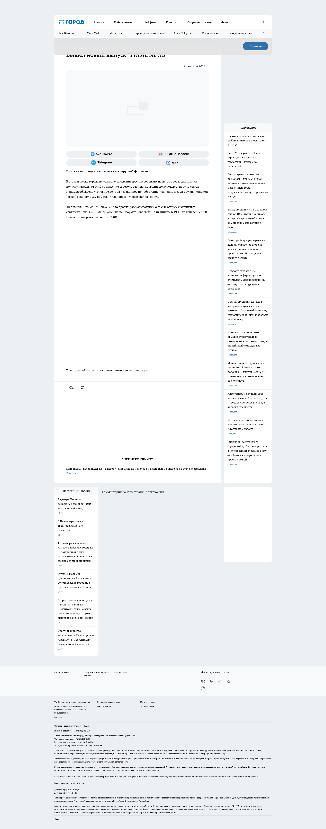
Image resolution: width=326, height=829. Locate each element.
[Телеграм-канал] (101, 162)
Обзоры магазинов (199, 22)
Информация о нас (241, 33)
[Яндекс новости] (173, 154)
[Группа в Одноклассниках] (211, 681)
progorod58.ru (105, 758)
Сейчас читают (124, 22)
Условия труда (147, 706)
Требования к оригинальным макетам (72, 702)
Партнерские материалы (149, 33)
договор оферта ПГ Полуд (66, 789)
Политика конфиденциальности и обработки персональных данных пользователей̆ (70, 709)
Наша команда (104, 706)
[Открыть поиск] (262, 22)
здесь (145, 370)
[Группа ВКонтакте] (101, 154)
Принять (256, 46)
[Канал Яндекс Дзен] (228, 681)
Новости (98, 22)
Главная (58, 717)
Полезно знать (120, 672)
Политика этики (148, 702)
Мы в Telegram (183, 33)
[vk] (71, 387)
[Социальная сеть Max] (173, 162)
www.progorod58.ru (80, 726)
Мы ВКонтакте (68, 33)
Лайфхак (150, 22)
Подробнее (144, 801)
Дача (224, 22)
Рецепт (171, 22)
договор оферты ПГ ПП (65, 793)
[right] (268, 33)
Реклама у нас (211, 33)
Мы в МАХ (93, 33)
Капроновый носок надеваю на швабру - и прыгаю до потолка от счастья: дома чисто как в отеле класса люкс (136, 470)
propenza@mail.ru (99, 735)
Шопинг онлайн (61, 672)
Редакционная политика (108, 702)
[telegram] (83, 387)
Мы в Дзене (117, 33)
